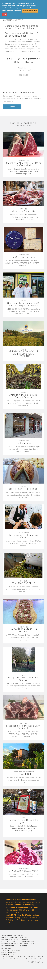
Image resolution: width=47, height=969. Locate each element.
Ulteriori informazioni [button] (30, 11)
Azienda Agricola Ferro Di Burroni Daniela (23, 396)
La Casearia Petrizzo (23, 257)
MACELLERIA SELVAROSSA (23, 871)
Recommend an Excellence (19, 92)
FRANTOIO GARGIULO (23, 583)
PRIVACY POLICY (17, 956)
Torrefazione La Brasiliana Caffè (23, 536)
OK (5, 14)
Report (12, 107)
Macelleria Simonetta (23, 211)
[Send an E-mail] (21, 77)
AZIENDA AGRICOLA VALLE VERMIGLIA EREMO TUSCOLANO (23, 353)
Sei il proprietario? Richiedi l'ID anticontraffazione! (21, 34)
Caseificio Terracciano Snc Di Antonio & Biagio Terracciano (23, 304)
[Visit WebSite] (23, 77)
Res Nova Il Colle (23, 774)
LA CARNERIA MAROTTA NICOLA (23, 630)
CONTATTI (5, 956)
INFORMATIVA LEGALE (34, 959)
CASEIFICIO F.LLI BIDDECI (23, 489)
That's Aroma (23, 443)
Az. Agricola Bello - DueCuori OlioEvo (23, 678)
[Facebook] (26, 77)
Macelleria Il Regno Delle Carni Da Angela (23, 727)
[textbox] (23, 171)
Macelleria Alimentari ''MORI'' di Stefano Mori (23, 164)
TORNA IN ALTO (35, 962)
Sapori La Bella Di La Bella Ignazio (23, 821)
